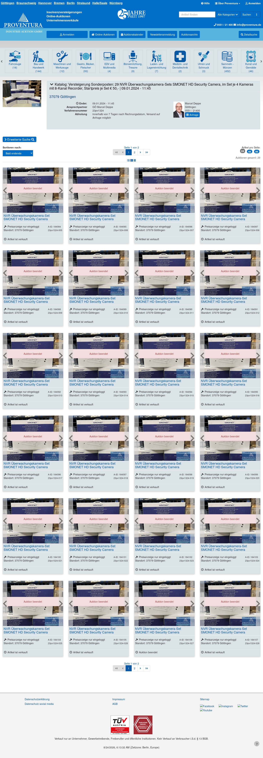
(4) (109, 67)
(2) (180, 67)
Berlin (71, 3)
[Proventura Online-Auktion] (23, 18)
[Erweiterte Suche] (256, 14)
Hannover (45, 3)
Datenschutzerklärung (37, 699)
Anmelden (68, 34)
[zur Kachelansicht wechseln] (131, 160)
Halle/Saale (99, 3)
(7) (156, 67)
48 (249, 151)
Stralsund (83, 3)
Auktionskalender (133, 34)
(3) (204, 67)
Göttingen (7, 3)
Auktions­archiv (189, 34)
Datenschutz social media (39, 704)
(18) (15, 65)
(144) (38, 67)
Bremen (59, 3)
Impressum (118, 699)
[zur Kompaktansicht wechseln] (135, 160)
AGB (115, 704)
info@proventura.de (248, 24)
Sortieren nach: (12, 147)
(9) (133, 67)
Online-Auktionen (104, 34)
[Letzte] (146, 152)
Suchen (246, 14)
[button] (227, 3)
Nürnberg (116, 3)
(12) (62, 67)
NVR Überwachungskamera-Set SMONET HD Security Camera (27, 217)
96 (256, 151)
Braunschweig (26, 3)
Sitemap (204, 699)
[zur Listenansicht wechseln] (128, 160)
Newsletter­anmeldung (162, 34)
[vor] (140, 152)
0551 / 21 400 (224, 24)
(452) (227, 67)
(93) (85, 67)
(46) (251, 67)
